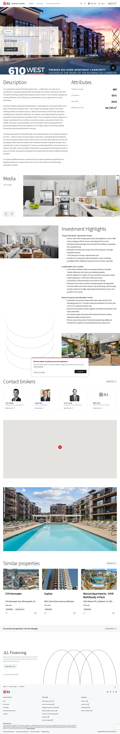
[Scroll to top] (115, 687)
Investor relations (85, 710)
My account (6, 704)
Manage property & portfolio (49, 707)
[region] (60, 367)
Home (4, 686)
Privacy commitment (22, 731)
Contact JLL (84, 704)
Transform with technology (49, 714)
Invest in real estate (47, 704)
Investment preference (9, 710)
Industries (44, 717)
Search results (13, 686)
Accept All (80, 371)
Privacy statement (8, 731)
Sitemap (5, 714)
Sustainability (84, 707)
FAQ (4, 701)
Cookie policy (45, 731)
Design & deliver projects (48, 710)
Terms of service (35, 731)
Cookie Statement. (38, 366)
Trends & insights (46, 720)
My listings (6, 707)
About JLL (83, 701)
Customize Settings (39, 372)
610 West (22, 686)
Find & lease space (47, 701)
